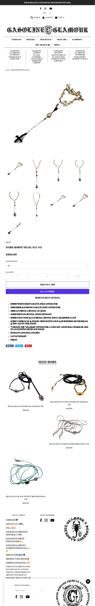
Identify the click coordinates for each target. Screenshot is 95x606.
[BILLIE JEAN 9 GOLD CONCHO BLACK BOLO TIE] (69, 384)
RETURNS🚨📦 (23, 559)
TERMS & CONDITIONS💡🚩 (18, 563)
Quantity (10, 272)
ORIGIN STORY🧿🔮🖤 (15, 555)
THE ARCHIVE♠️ (42, 45)
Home (8, 70)
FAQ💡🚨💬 (11, 528)
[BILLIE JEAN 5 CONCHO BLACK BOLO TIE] (26, 387)
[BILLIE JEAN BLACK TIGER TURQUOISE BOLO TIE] (26, 473)
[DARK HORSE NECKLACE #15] (15, 169)
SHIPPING (10, 559)
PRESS (57, 45)
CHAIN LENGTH (11, 261)
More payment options (47, 297)
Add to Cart (47, 284)
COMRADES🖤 (12, 520)
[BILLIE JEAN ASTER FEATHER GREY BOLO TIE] (69, 427)
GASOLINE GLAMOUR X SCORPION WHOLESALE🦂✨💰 (18, 548)
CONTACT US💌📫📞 (15, 524)
